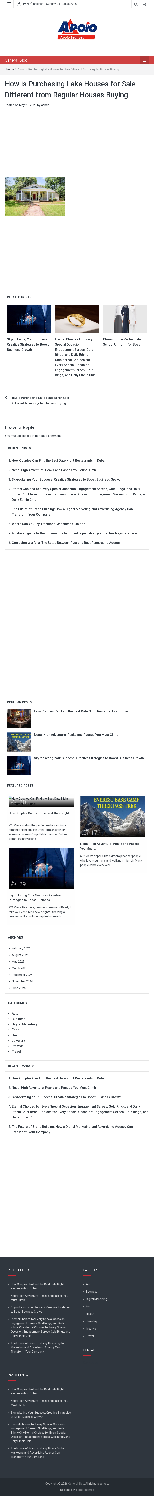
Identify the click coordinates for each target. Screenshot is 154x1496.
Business (18, 1019)
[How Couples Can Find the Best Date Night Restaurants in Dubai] (19, 718)
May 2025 (18, 961)
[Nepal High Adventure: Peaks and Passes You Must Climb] (19, 742)
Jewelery (18, 1041)
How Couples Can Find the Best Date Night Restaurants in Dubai (58, 460)
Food (15, 1030)
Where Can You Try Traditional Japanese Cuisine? (48, 524)
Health (16, 1035)
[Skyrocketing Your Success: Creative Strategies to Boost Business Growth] (29, 319)
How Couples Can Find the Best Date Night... (40, 813)
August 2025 (20, 955)
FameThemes (85, 1489)
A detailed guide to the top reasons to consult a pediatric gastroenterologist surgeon (74, 533)
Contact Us (90, 1362)
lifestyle (18, 1046)
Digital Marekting (24, 1024)
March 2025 (19, 968)
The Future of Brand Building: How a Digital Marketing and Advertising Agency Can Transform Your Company (37, 1347)
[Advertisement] (77, 142)
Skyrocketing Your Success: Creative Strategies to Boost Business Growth (28, 344)
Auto (15, 1013)
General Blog (16, 60)
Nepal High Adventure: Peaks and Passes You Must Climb (54, 470)
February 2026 (21, 948)
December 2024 (22, 975)
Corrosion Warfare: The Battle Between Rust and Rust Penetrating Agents (66, 543)
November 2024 (22, 981)
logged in (28, 436)
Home (10, 69)
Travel (16, 1051)
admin (45, 105)
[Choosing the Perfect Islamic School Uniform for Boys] (125, 319)
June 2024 (18, 988)
